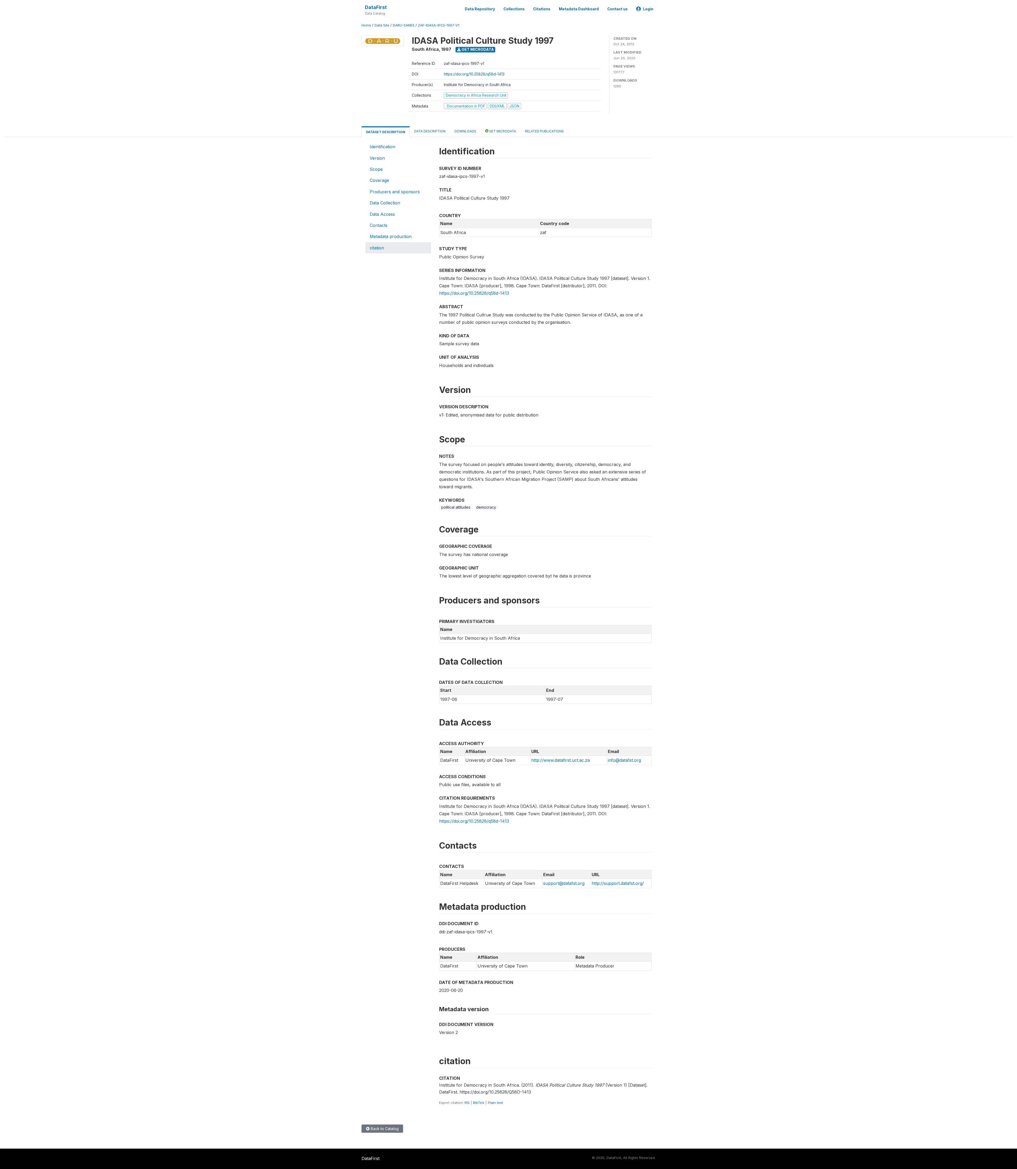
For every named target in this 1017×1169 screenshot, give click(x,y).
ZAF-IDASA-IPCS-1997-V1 (438, 25)
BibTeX (478, 1102)
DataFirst (376, 7)
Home (366, 25)
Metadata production (391, 236)
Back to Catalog (384, 1128)
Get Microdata (477, 49)
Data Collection (385, 202)
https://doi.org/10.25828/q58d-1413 (474, 74)
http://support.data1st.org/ (618, 883)
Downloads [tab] (465, 131)
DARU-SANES (403, 25)
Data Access (382, 214)
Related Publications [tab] (544, 131)
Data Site (381, 25)
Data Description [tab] (429, 131)
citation (377, 247)
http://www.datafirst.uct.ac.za (560, 760)
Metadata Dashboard (579, 9)
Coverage (379, 180)
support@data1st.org (564, 883)
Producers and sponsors (395, 191)
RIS (467, 1102)
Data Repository (480, 9)
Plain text (495, 1102)
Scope (376, 169)
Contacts (378, 225)
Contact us (617, 9)
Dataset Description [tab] (385, 132)
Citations (541, 9)
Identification (382, 146)
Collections (514, 9)
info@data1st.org (624, 760)
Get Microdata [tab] (502, 131)
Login (648, 9)
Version (377, 158)
